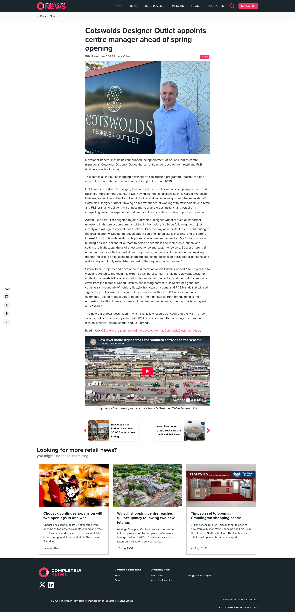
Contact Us (215, 6)
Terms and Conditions (248, 599)
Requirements (155, 6)
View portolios (157, 575)
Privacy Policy (229, 599)
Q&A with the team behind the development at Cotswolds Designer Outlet (150, 330)
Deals (134, 6)
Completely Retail (160, 569)
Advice (195, 6)
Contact (118, 580)
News (119, 6)
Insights (178, 6)
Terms (255, 607)
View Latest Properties (161, 580)
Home (117, 575)
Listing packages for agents (199, 575)
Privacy (247, 607)
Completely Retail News (128, 569)
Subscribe (248, 6)
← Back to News (47, 16)
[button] (232, 6)
